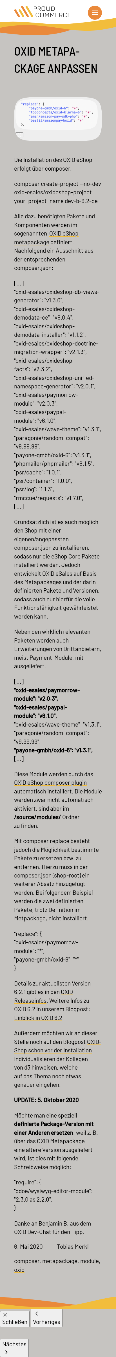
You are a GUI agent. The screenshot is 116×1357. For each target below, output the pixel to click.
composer (26, 1260)
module (89, 1260)
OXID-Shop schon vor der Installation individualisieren (57, 1050)
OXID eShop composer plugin (50, 782)
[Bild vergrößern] (19, 134)
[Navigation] (95, 13)
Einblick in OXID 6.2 (38, 1017)
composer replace (46, 840)
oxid (19, 1269)
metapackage (59, 1260)
